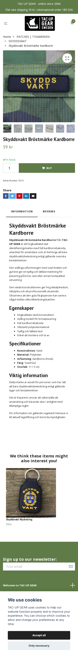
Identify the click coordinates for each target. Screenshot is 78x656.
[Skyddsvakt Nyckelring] (39, 493)
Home (7, 37)
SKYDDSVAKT (18, 41)
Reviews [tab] (49, 211)
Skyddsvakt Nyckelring (19, 519)
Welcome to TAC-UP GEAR (20, 585)
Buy (49, 168)
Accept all (39, 635)
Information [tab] (22, 211)
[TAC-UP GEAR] (40, 23)
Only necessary (39, 645)
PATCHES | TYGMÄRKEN (33, 37)
